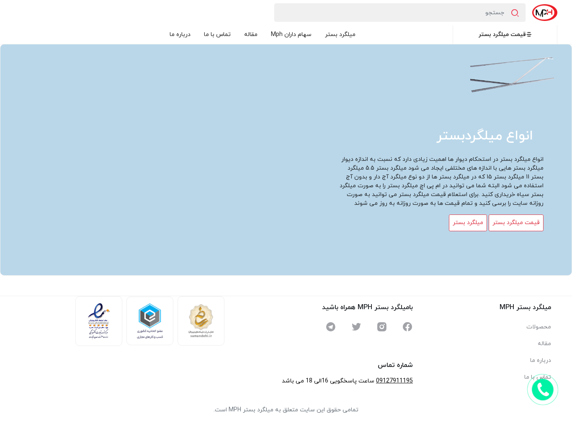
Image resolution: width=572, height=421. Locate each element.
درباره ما (180, 35)
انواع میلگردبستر (484, 136)
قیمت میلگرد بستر (502, 35)
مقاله (251, 35)
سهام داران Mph (291, 35)
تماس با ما (217, 35)
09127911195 (394, 381)
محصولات (538, 327)
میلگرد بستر (340, 35)
